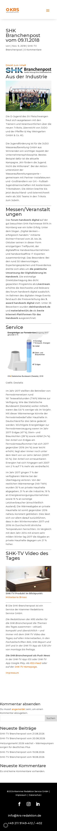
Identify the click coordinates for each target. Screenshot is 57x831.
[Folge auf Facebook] (19, 804)
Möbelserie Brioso (16, 597)
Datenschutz (35, 795)
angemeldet (18, 709)
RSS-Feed (35, 663)
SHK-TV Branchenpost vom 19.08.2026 (22, 752)
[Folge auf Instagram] (28, 804)
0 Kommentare (32, 49)
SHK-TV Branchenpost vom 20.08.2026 (22, 738)
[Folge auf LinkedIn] (38, 804)
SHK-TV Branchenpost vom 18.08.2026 (22, 757)
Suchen (51, 718)
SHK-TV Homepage (26, 666)
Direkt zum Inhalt (16, 65)
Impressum (12, 672)
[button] (5, 825)
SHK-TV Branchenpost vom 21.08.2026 (22, 733)
